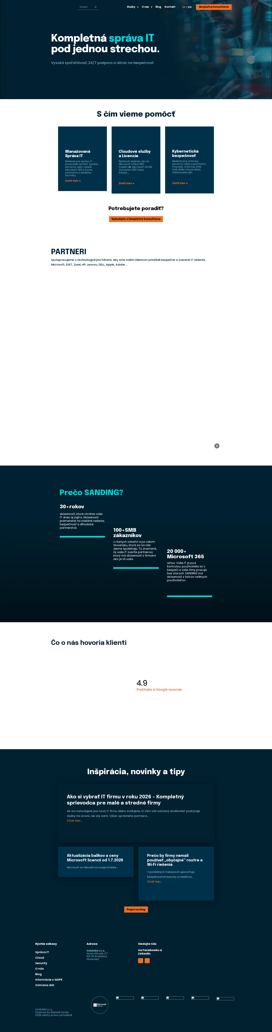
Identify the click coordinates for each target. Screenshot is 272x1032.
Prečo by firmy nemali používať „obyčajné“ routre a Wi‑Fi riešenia (175, 860)
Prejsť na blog (136, 909)
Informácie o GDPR (48, 980)
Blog (158, 7)
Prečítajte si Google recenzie (159, 689)
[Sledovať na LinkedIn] (147, 960)
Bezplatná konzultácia (214, 7)
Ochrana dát (44, 985)
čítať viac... (74, 821)
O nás (145, 7)
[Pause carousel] (216, 445)
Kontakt (170, 7)
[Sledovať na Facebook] (140, 960)
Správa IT (42, 952)
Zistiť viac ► (73, 181)
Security (41, 963)
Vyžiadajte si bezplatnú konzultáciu (136, 219)
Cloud (39, 958)
